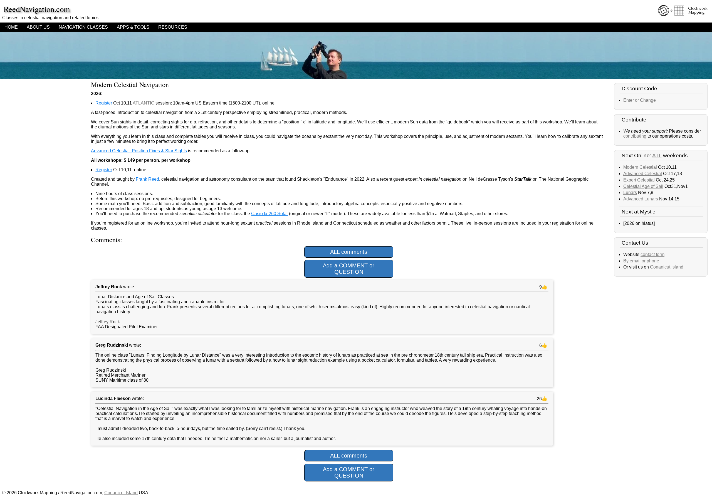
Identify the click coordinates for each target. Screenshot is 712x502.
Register (103, 103)
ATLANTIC (143, 103)
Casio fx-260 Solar (269, 213)
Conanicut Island (666, 267)
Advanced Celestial (642, 173)
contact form (652, 254)
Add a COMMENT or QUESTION (348, 268)
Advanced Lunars (640, 199)
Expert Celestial (639, 180)
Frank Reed (147, 179)
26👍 (541, 398)
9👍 (542, 287)
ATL (657, 155)
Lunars (630, 192)
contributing (634, 136)
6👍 (542, 345)
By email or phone (641, 261)
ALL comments (348, 252)
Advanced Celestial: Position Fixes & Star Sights (139, 150)
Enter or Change (639, 100)
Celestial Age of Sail (643, 186)
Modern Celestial (640, 167)
